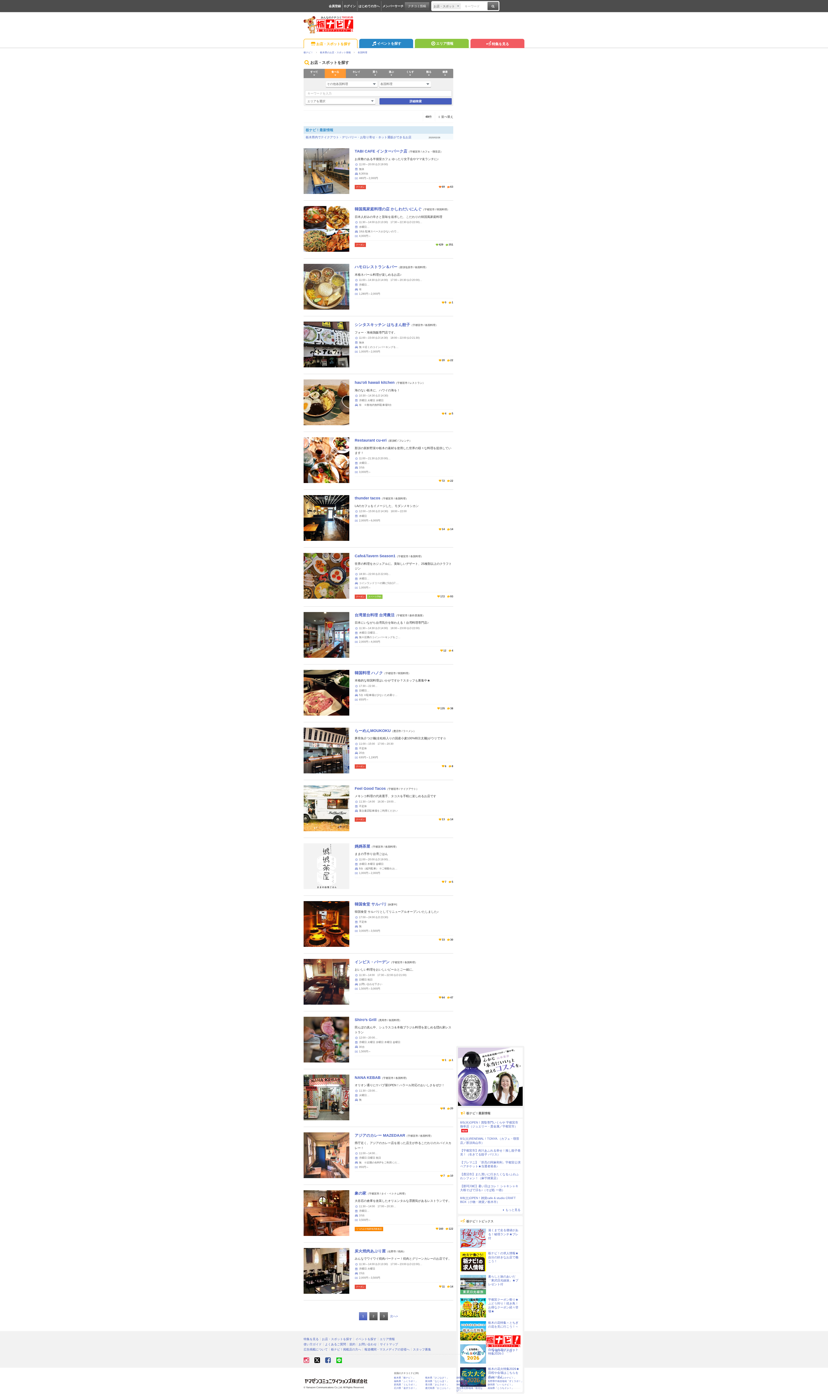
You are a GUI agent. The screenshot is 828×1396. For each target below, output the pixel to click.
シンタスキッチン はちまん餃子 (382, 325)
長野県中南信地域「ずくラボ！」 (505, 1381)
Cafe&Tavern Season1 (375, 556)
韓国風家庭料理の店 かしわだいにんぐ (388, 209)
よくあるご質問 (335, 1344)
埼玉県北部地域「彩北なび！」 (469, 1389)
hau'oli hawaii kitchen (375, 382)
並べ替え (447, 116)
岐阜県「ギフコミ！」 (468, 1381)
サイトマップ (389, 1344)
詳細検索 (416, 101)
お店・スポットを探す (333, 44)
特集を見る (500, 44)
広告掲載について (316, 1349)
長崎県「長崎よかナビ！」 (502, 1378)
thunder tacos (367, 498)
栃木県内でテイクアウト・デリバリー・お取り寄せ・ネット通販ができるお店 (358, 137)
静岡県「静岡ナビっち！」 (470, 1378)
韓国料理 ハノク (369, 673)
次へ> (394, 1316)
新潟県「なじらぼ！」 (437, 1381)
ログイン (350, 6)
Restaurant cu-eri (371, 440)
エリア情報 (444, 43)
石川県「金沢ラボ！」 (406, 1388)
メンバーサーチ (393, 6)
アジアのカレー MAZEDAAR (380, 1135)
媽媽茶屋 (362, 846)
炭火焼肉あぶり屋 (370, 1251)
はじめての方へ (369, 6)
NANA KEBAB (368, 1077)
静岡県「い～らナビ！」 (501, 1384)
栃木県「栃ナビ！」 (404, 1378)
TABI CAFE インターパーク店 (381, 151)
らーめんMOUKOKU (373, 731)
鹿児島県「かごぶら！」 (438, 1388)
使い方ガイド (313, 1344)
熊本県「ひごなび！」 (437, 1378)
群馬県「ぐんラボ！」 (406, 1384)
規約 (352, 1344)
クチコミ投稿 (417, 6)
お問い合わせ (368, 1344)
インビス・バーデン (372, 962)
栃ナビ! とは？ (505, 1350)
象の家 (360, 1193)
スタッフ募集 (422, 1349)
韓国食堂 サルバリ (371, 904)
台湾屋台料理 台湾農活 (375, 615)
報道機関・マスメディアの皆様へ (387, 1349)
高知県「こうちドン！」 (501, 1388)
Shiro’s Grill (365, 1020)
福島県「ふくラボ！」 (406, 1381)
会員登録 (335, 6)
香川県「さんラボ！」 (437, 1384)
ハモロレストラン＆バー (376, 267)
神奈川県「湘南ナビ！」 (469, 1384)
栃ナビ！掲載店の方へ (346, 1349)
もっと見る (513, 1210)
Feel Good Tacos (370, 788)
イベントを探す (389, 43)
